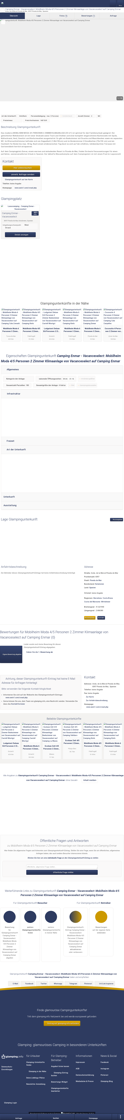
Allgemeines (12, 369)
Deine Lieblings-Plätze (35, 1078)
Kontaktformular (18, 704)
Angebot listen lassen (60, 1066)
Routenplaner (117, 519)
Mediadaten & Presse (84, 1081)
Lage (38, 16)
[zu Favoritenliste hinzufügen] (3, 22)
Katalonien (99, 584)
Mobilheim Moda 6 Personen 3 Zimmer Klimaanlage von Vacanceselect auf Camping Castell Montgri (31, 748)
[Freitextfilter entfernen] (113, 3)
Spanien (92, 588)
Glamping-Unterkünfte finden (35, 1063)
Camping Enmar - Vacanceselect (10, 215)
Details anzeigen (21, 235)
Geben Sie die (39, 652)
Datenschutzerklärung (85, 1075)
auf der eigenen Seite (101, 930)
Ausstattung (10, 505)
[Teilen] (115, 1117)
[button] (62, 60)
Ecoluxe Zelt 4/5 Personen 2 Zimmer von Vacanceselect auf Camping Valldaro (72, 742)
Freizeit (10, 441)
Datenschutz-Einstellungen (6, 1068)
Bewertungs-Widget (59, 1082)
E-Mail (15, 984)
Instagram (105, 1069)
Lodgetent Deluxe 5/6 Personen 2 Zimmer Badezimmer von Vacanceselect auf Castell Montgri (51, 330)
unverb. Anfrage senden (22, 174)
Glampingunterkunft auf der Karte (18, 180)
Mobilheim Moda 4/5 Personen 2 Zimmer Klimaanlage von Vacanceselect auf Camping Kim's (31, 330)
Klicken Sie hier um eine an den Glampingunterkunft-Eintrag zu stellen (63, 858)
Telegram (73, 984)
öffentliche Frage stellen (63, 872)
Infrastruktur (13, 393)
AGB (77, 1069)
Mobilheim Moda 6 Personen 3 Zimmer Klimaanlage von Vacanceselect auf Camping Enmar (92, 330)
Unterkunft (9, 497)
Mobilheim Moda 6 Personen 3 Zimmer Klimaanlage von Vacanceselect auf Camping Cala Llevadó (10, 330)
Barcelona (97, 598)
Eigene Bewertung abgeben (12, 654)
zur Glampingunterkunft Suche (2, 10)
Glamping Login (10, 1103)
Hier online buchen (22, 168)
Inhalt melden (89, 780)
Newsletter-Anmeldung (35, 1084)
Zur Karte (90, 697)
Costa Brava (108, 598)
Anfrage (113, 16)
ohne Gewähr (72, 780)
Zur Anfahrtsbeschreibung (97, 700)
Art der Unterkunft (16, 449)
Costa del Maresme (92, 602)
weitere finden (31, 930)
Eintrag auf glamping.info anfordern (63, 1023)
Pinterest (88, 984)
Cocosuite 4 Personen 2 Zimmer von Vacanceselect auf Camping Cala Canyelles (113, 330)
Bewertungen (87, 16)
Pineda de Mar (96, 580)
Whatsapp (58, 984)
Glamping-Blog (107, 1081)
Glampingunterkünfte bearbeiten (59, 1089)
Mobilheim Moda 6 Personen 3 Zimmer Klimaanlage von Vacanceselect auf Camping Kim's (72, 330)
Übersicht (13, 16)
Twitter (44, 984)
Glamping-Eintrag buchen (59, 1074)
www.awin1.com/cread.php (26, 188)
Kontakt (101, 618)
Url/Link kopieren (106, 984)
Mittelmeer (105, 602)
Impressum (80, 1062)
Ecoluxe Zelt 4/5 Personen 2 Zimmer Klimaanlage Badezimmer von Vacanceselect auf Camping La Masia (51, 748)
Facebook (29, 984)
